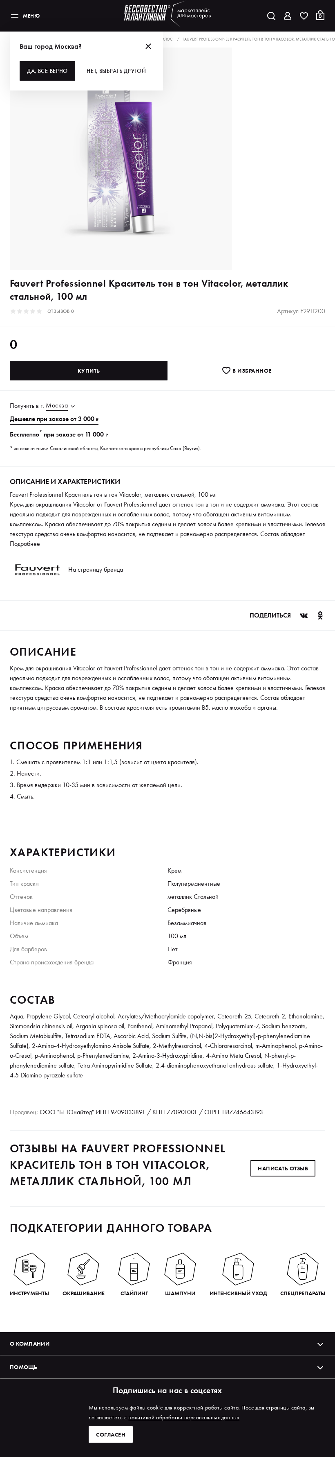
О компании (29, 1343)
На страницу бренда (95, 569)
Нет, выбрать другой (116, 71)
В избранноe (251, 370)
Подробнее (25, 543)
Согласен (110, 1434)
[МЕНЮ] (15, 16)
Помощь (24, 1367)
